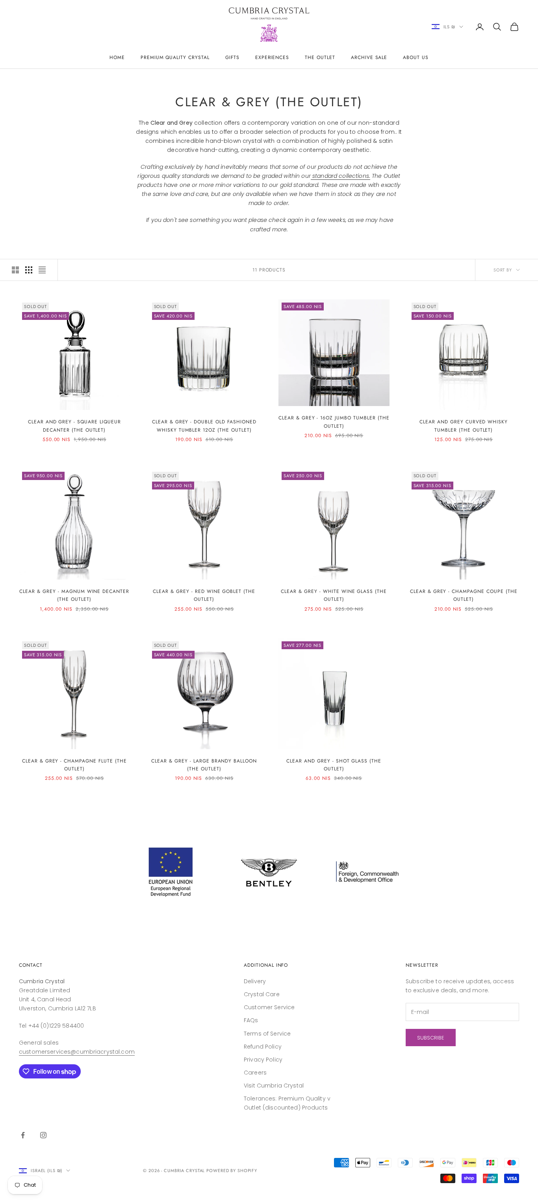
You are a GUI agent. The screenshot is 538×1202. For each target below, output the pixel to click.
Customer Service (269, 1007)
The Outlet (320, 57)
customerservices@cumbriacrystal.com (77, 1052)
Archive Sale (369, 57)
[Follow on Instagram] (43, 1135)
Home (117, 57)
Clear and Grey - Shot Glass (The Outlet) (333, 764)
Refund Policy (263, 1047)
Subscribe (430, 1037)
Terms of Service (267, 1034)
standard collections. (341, 176)
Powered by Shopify (231, 1170)
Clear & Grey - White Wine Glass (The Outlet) (334, 595)
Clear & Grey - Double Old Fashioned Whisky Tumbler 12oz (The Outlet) (204, 425)
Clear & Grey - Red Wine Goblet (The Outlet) (204, 595)
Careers (255, 1072)
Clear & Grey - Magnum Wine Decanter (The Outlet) (74, 595)
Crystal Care (262, 994)
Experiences (272, 57)
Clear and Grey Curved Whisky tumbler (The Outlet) (463, 425)
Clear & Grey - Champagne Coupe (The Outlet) (464, 595)
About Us (416, 57)
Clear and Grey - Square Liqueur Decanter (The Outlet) (74, 425)
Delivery (255, 981)
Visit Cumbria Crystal (274, 1085)
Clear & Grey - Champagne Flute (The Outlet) (74, 764)
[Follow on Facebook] (23, 1135)
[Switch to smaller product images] (28, 270)
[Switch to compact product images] (42, 270)
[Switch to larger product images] (15, 270)
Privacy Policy (263, 1060)
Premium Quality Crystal (175, 57)
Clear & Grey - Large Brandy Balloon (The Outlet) (204, 764)
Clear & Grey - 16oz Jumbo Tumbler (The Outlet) (333, 421)
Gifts (232, 57)
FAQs (251, 1020)
